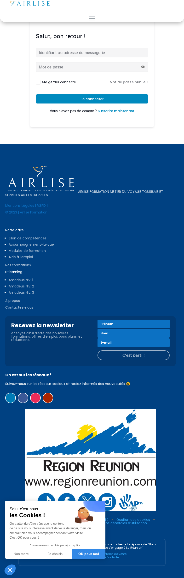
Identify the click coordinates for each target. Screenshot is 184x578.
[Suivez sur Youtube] (48, 398)
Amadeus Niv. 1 (21, 280)
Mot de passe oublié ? (129, 82)
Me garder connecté (59, 82)
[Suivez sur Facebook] (23, 398)
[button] (10, 570)
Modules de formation (27, 250)
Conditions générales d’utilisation (119, 523)
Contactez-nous (19, 307)
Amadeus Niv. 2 (21, 286)
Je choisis (55, 554)
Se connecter (92, 99)
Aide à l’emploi (21, 257)
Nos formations (18, 265)
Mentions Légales (19, 205)
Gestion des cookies (133, 519)
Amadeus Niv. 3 (21, 292)
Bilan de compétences (27, 238)
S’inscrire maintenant (116, 111)
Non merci (21, 554)
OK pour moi (88, 554)
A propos (12, 300)
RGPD (41, 205)
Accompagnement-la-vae (31, 244)
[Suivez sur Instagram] (35, 398)
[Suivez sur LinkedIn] (10, 398)
